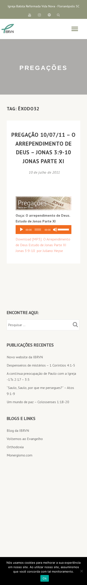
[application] (43, 229)
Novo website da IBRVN (25, 357)
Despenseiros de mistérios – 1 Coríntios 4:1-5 (41, 365)
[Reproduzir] (21, 229)
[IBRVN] (8, 29)
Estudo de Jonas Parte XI (47, 245)
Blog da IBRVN (18, 430)
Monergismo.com (19, 455)
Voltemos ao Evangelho (25, 438)
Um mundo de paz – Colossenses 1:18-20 (38, 402)
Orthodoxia (15, 447)
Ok (45, 578)
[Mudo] (55, 229)
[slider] (63, 229)
